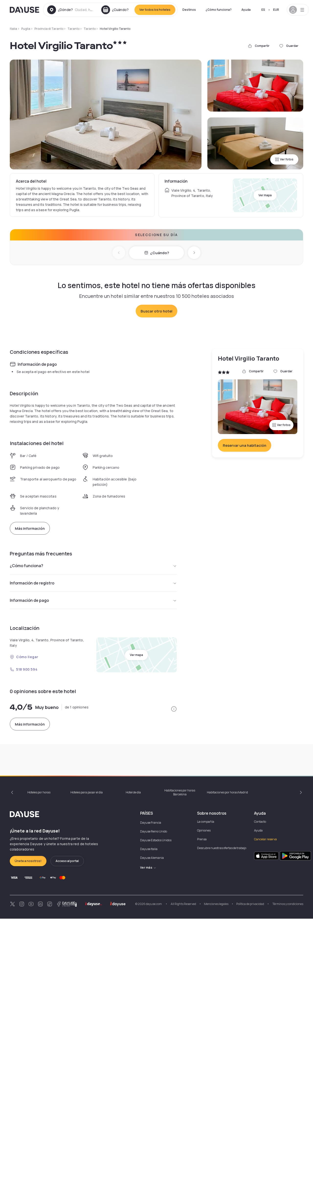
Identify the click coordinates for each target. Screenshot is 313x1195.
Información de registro (32, 583)
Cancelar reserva (265, 839)
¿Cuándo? (159, 252)
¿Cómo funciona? (219, 10)
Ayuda (246, 10)
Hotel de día (133, 792)
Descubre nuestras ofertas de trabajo (221, 848)
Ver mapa (265, 195)
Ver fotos (286, 159)
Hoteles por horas (38, 792)
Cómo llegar (27, 657)
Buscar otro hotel (156, 311)
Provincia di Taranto (48, 29)
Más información (30, 528)
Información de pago (29, 600)
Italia (13, 29)
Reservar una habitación (244, 445)
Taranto (73, 29)
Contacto (260, 822)
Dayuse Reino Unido (153, 831)
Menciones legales (216, 904)
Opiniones (204, 830)
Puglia (25, 29)
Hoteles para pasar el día (86, 792)
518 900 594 (26, 669)
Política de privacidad (250, 904)
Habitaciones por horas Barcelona (179, 792)
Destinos (189, 10)
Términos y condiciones (287, 904)
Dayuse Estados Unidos (155, 840)
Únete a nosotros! (28, 861)
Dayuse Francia (150, 823)
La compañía (205, 822)
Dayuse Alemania (152, 858)
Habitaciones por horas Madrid (227, 792)
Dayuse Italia (148, 849)
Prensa (202, 839)
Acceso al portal (67, 861)
